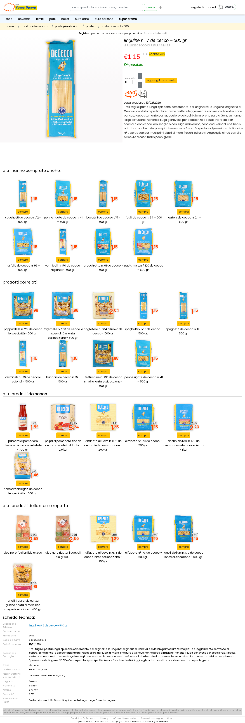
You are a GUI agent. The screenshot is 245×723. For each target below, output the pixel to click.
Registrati (84, 33)
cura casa (82, 19)
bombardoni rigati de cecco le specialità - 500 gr (23, 491)
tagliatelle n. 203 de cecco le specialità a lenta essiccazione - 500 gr (63, 333)
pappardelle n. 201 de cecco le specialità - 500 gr (23, 331)
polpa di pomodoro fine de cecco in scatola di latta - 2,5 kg (63, 445)
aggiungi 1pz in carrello (161, 80)
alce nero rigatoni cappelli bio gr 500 (63, 555)
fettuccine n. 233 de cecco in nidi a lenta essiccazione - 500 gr (103, 381)
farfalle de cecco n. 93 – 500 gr (23, 267)
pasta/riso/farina (66, 26)
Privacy (104, 718)
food (9, 19)
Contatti (172, 718)
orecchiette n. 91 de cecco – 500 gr (103, 267)
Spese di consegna (152, 718)
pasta (90, 26)
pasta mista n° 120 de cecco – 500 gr (143, 267)
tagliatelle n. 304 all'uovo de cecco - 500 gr (103, 331)
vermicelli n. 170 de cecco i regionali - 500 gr (63, 267)
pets (52, 19)
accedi (211, 7)
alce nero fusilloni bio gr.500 (23, 553)
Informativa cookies (124, 718)
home (10, 26)
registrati (197, 7)
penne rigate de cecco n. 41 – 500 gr (63, 219)
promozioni (135, 33)
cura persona (104, 19)
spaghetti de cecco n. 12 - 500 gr (23, 219)
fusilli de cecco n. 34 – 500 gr (143, 219)
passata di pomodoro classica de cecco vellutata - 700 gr (23, 445)
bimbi (40, 19)
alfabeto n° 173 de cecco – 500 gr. (143, 443)
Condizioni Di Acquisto (83, 718)
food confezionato (34, 26)
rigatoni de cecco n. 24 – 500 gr (184, 219)
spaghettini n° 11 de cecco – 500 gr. (143, 331)
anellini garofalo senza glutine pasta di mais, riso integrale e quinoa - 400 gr (22, 605)
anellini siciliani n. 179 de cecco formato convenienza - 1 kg (184, 445)
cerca (151, 7)
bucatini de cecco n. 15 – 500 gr (103, 219)
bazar (65, 19)
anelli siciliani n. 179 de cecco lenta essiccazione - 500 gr (183, 555)
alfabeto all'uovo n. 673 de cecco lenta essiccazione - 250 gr (103, 445)
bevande (24, 19)
